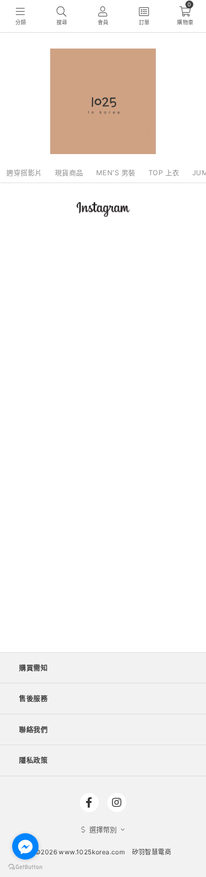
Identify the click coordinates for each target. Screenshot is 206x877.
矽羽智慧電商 (151, 852)
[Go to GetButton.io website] (25, 866)
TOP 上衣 (164, 172)
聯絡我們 (33, 729)
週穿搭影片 (24, 172)
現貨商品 (69, 172)
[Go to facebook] (25, 846)
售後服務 (33, 698)
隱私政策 (33, 760)
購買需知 (33, 667)
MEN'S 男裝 (116, 172)
